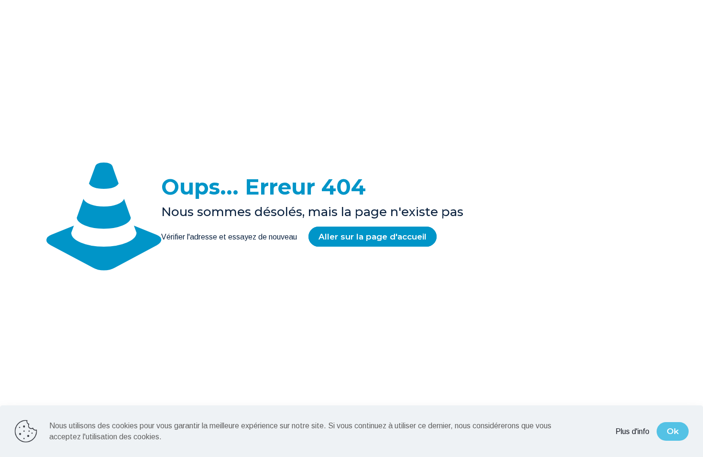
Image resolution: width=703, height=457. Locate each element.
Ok (673, 431)
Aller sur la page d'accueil (373, 236)
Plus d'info (632, 431)
